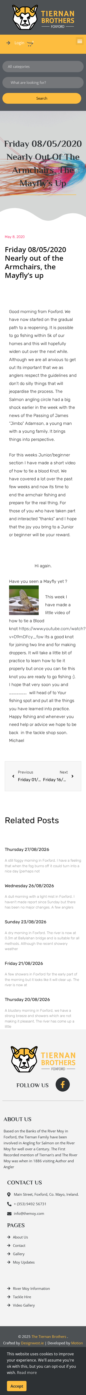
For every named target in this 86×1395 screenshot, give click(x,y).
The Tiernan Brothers (49, 1336)
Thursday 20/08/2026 (27, 999)
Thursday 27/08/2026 (27, 849)
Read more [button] (27, 1372)
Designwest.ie (32, 1343)
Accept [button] (17, 1386)
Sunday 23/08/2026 (25, 922)
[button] (80, 41)
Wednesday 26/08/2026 (29, 885)
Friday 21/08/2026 (24, 963)
